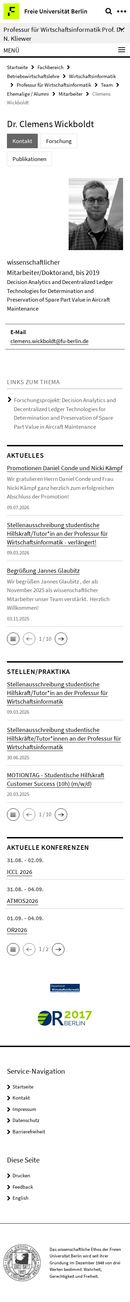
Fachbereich (50, 67)
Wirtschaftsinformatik (92, 76)
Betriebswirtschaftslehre (33, 76)
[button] (13, 639)
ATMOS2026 (22, 901)
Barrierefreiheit (28, 1131)
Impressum (24, 1109)
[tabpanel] (65, 263)
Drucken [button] (21, 1175)
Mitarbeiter (71, 94)
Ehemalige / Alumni (28, 94)
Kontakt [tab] (22, 141)
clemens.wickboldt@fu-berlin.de (49, 341)
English (20, 1198)
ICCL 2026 (19, 872)
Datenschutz (25, 1120)
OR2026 (17, 930)
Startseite (17, 67)
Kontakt (21, 1097)
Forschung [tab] (59, 141)
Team (107, 85)
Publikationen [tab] (29, 159)
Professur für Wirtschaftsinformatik (54, 85)
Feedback (22, 1187)
